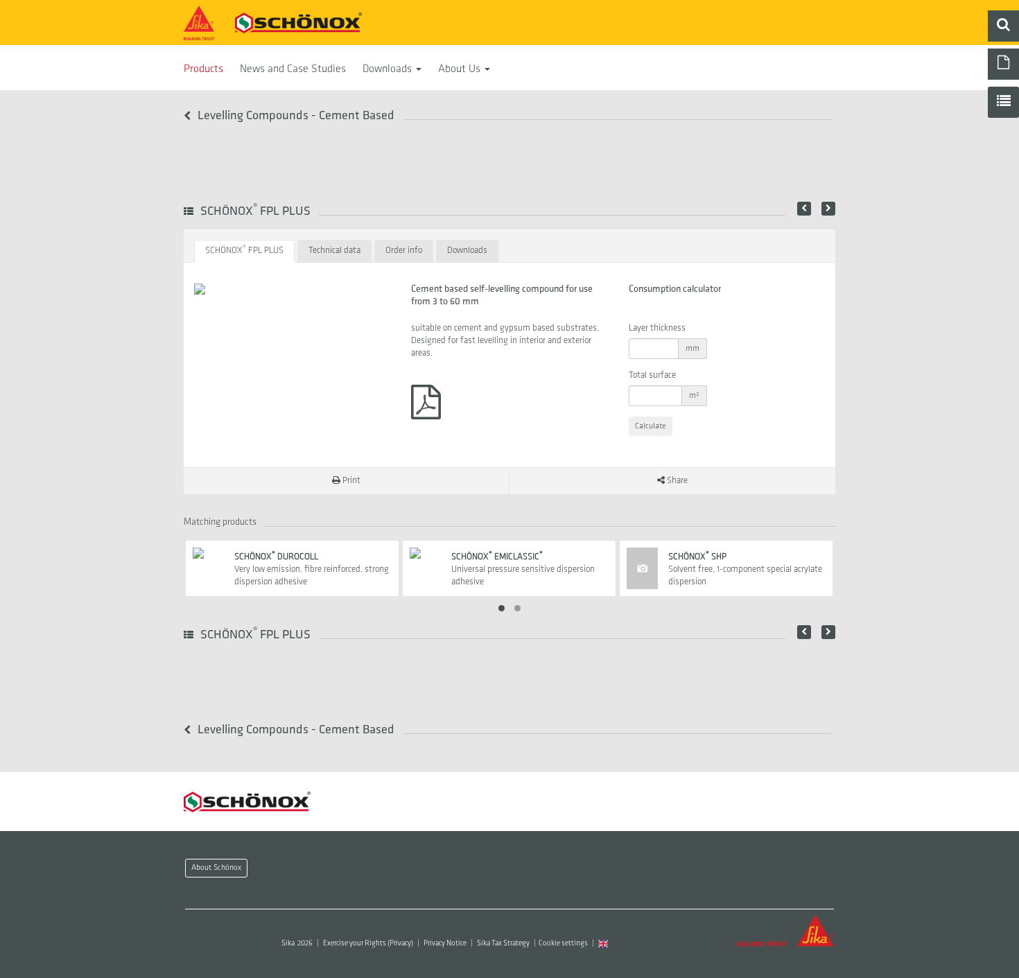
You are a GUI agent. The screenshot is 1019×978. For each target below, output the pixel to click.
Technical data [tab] (334, 250)
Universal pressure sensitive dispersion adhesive (523, 569)
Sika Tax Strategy (503, 944)
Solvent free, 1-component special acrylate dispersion (745, 569)
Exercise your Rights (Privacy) (368, 944)
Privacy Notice (445, 944)
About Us (460, 69)
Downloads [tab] (467, 250)
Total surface (652, 375)
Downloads (389, 69)
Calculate (650, 426)
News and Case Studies (293, 69)
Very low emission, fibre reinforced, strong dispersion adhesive (311, 569)
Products (203, 69)
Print (350, 480)
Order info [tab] (403, 250)
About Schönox (216, 868)
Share (676, 480)
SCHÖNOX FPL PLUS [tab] (244, 250)
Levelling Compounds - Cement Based (294, 116)
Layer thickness (657, 328)
